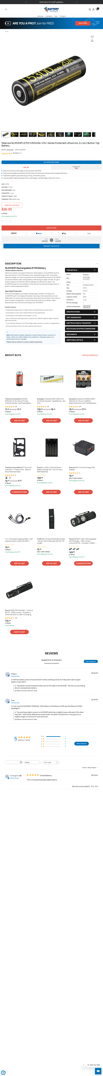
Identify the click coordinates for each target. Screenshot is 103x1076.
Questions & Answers (51, 660)
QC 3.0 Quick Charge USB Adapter (82, 468)
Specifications (73, 312)
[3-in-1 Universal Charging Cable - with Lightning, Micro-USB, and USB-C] (19, 519)
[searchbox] (12, 762)
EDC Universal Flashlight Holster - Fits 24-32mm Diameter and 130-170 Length (51, 541)
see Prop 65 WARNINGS (87, 306)
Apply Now (83, 23)
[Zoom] (49, 81)
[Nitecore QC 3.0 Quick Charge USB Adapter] (83, 447)
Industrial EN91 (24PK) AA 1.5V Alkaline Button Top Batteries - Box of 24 (51, 401)
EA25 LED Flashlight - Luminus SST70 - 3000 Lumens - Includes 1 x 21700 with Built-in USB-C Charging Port (19, 612)
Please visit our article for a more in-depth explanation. (24, 342)
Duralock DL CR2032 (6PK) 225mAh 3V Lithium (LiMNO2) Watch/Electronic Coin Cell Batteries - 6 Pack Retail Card (83, 401)
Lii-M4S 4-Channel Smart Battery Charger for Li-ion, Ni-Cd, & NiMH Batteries (49, 469)
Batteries (40, 16)
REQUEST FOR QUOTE (51, 246)
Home (6, 31)
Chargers (63, 16)
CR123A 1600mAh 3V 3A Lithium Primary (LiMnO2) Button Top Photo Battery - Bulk (18, 401)
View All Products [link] (90, 355)
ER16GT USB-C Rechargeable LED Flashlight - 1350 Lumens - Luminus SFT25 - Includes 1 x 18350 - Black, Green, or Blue (82, 541)
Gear (56, 16)
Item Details (71, 270)
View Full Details (12, 205)
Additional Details (74, 340)
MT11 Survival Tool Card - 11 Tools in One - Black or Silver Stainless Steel (18, 469)
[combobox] (32, 762)
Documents (71, 334)
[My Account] (93, 9)
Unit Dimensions (73, 317)
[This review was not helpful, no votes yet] (95, 786)
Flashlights (48, 16)
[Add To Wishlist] (92, 36)
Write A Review (82, 743)
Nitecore (10, 150)
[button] (90, 9)
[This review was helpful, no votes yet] (92, 786)
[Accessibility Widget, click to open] (3, 1072)
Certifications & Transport (78, 323)
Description (13, 263)
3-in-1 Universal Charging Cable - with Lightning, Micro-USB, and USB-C (19, 540)
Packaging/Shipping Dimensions (80, 329)
